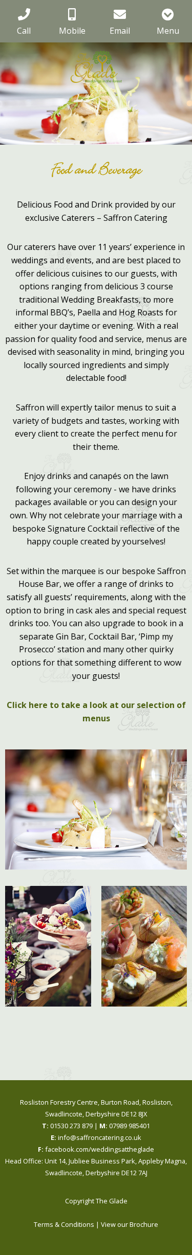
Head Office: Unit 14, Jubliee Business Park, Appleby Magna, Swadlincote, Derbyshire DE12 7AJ (96, 1166)
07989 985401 (124, 1125)
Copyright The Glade (96, 1200)
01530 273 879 (67, 1125)
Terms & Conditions (64, 1224)
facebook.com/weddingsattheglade (96, 1149)
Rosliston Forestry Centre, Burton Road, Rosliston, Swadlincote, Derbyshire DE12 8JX (96, 1108)
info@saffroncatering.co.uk (96, 1137)
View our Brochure (129, 1224)
